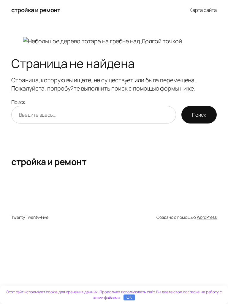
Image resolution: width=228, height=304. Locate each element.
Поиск (18, 102)
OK (129, 297)
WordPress (207, 217)
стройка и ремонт (35, 10)
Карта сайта (203, 10)
